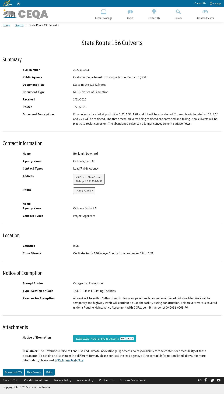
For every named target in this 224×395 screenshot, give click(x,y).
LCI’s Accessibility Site (69, 360)
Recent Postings (103, 18)
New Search (34, 372)
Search (178, 18)
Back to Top (10, 380)
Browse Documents (132, 380)
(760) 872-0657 (84, 191)
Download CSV (13, 372)
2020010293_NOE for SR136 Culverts (104, 338)
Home (6, 25)
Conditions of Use (36, 380)
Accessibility (85, 380)
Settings (217, 3)
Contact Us (200, 3)
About (130, 18)
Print (49, 372)
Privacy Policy (62, 380)
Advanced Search (205, 18)
